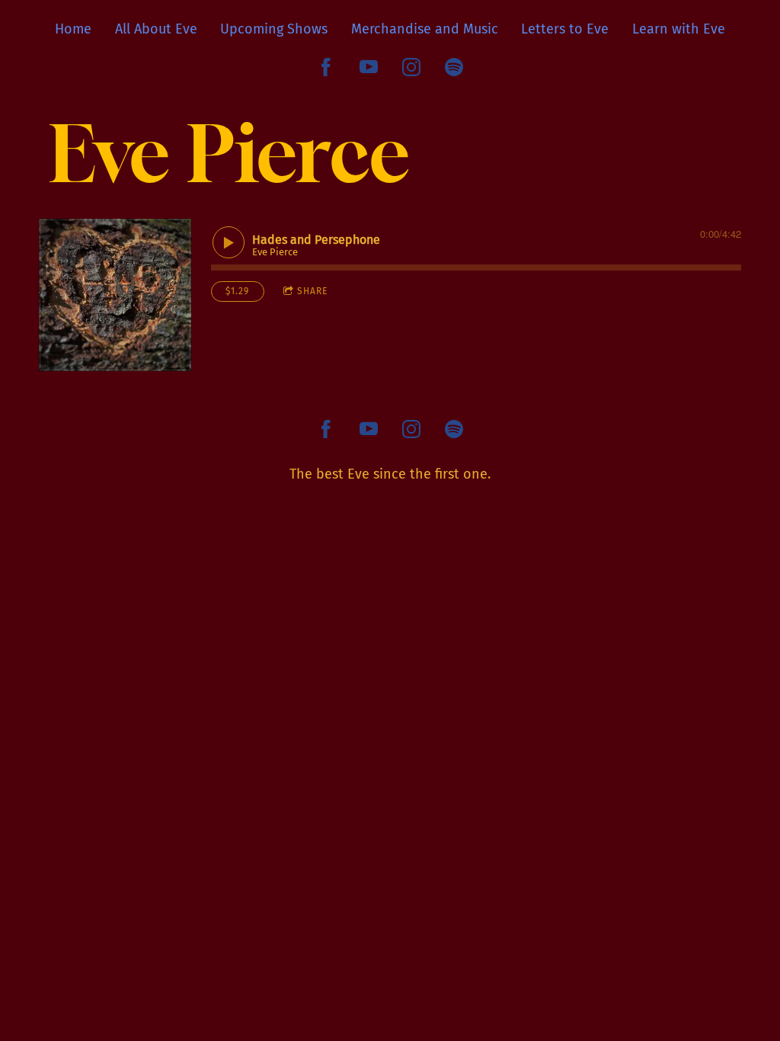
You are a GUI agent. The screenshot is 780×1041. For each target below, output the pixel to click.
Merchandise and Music (424, 29)
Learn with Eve (678, 29)
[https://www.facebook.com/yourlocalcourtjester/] (326, 67)
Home (73, 29)
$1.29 (237, 291)
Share (312, 291)
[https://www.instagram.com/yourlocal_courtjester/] (411, 67)
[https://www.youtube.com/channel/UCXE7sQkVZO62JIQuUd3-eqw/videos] (369, 67)
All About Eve (156, 29)
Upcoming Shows (274, 29)
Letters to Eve (565, 29)
